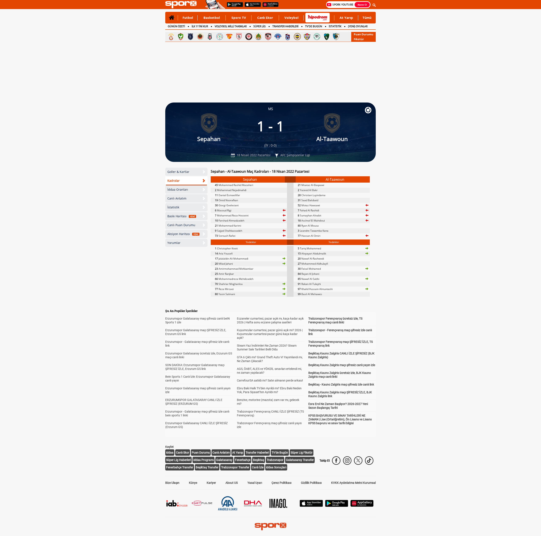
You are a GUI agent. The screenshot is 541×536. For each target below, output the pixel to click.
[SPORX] (270, 526)
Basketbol (212, 17)
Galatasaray (224, 460)
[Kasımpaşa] (277, 36)
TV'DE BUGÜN (313, 26)
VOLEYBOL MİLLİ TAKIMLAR (231, 26)
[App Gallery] (362, 506)
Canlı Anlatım (176, 198)
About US (231, 482)
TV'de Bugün (280, 452)
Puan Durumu (363, 34)
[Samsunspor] (239, 36)
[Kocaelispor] (326, 36)
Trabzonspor (275, 460)
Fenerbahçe (242, 460)
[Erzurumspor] (336, 36)
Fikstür (359, 39)
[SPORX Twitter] (358, 460)
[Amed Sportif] (180, 36)
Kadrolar (173, 181)
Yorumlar (173, 243)
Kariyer (211, 482)
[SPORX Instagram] (347, 460)
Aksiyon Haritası (182, 234)
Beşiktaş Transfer (207, 467)
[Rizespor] (219, 36)
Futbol (188, 17)
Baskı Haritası (181, 216)
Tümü (366, 17)
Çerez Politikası (281, 482)
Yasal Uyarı (254, 482)
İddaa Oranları (177, 189)
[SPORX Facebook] (336, 460)
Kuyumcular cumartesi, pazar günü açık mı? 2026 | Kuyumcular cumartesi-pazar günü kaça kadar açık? (270, 333)
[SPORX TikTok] (369, 460)
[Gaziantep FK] (268, 36)
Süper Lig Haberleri (178, 460)
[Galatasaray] (171, 36)
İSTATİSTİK (335, 26)
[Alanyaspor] (258, 36)
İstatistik (173, 207)
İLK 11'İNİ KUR (200, 26)
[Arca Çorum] (248, 36)
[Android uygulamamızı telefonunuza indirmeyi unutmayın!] (233, 6)
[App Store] (311, 506)
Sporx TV (238, 17)
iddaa (170, 452)
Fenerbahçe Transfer (179, 467)
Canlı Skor (265, 17)
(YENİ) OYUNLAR (357, 26)
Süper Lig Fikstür (302, 452)
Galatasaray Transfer (300, 460)
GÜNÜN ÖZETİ (176, 26)
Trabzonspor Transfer (235, 467)
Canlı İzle (258, 467)
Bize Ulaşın (172, 482)
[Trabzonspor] (287, 36)
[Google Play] (336, 506)
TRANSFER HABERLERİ (285, 26)
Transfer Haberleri (257, 452)
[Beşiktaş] (209, 36)
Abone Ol (362, 4)
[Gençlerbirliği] (200, 36)
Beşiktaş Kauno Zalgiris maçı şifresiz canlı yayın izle (341, 365)
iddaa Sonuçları (276, 467)
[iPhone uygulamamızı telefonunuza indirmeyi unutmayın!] (251, 6)
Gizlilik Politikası (311, 482)
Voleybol (291, 17)
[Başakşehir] (190, 36)
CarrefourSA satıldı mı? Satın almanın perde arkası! (270, 380)
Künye (193, 482)
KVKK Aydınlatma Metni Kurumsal (353, 482)
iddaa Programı (203, 460)
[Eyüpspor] (307, 36)
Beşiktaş (258, 460)
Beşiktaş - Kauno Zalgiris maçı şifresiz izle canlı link (341, 384)
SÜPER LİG (259, 26)
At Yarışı (346, 17)
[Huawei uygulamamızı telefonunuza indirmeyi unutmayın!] (269, 6)
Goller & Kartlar (178, 172)
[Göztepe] (229, 36)
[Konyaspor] (316, 36)
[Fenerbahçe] (297, 36)
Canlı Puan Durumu (181, 225)
